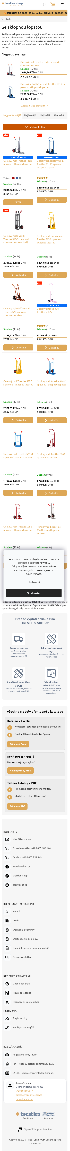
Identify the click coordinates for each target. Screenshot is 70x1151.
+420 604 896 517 (24, 1101)
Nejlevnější (30, 118)
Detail (17, 211)
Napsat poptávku (24, 1109)
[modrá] (17, 187)
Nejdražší (45, 118)
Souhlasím (33, 593)
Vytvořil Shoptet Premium (37, 1139)
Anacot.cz (47, 1128)
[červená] (13, 187)
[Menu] (62, 4)
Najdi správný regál (20, 780)
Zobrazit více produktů (32, 108)
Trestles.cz (27, 1128)
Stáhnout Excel (18, 754)
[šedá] (20, 187)
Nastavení (34, 582)
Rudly (8, 21)
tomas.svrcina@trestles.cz (29, 1105)
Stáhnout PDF (17, 816)
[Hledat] (44, 4)
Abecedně (8, 124)
